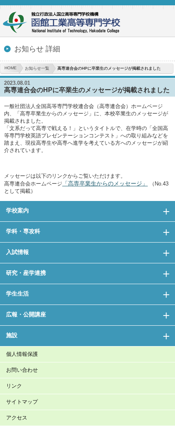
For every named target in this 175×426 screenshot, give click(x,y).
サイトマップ (22, 402)
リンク (14, 386)
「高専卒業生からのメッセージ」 (105, 183)
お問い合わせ (22, 370)
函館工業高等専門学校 (65, 23)
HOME (10, 68)
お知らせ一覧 (37, 68)
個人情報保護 (22, 354)
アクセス (16, 418)
